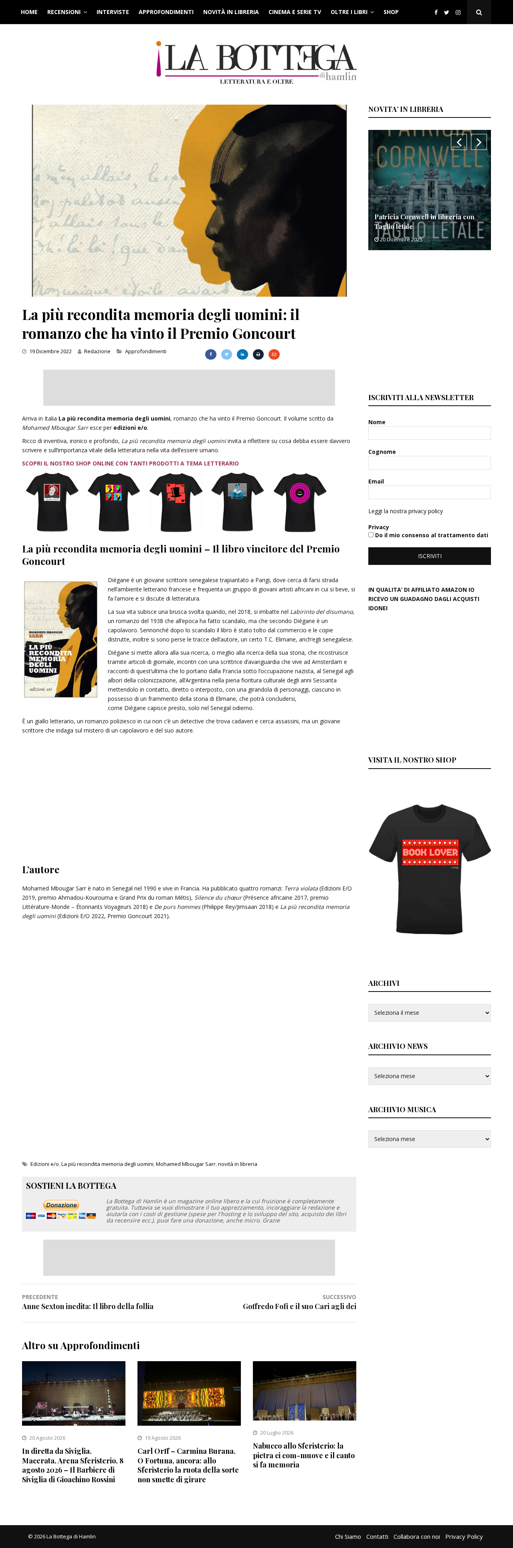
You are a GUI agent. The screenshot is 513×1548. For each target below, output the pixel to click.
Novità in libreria (231, 12)
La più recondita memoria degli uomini (107, 1164)
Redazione (97, 351)
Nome (377, 422)
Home (29, 12)
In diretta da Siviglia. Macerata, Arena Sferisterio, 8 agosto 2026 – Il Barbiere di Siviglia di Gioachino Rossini (72, 1465)
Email (377, 481)
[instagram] (459, 12)
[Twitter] (446, 12)
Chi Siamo (348, 1536)
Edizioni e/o (44, 1164)
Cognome (383, 451)
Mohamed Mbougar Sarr (186, 1164)
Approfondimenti (166, 12)
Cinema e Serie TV (295, 12)
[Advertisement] (189, 388)
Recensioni (64, 12)
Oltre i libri (349, 12)
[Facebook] (436, 12)
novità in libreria (237, 1164)
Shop (391, 12)
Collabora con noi (417, 1536)
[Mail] (274, 354)
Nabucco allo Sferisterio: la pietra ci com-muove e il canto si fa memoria (304, 1455)
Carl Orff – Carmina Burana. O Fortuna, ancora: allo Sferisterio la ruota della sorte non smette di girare (188, 1465)
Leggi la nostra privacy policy (405, 511)
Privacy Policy (464, 1536)
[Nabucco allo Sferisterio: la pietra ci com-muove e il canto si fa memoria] (304, 1418)
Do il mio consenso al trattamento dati (431, 535)
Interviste (113, 12)
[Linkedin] (242, 354)
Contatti (377, 1536)
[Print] (258, 354)
